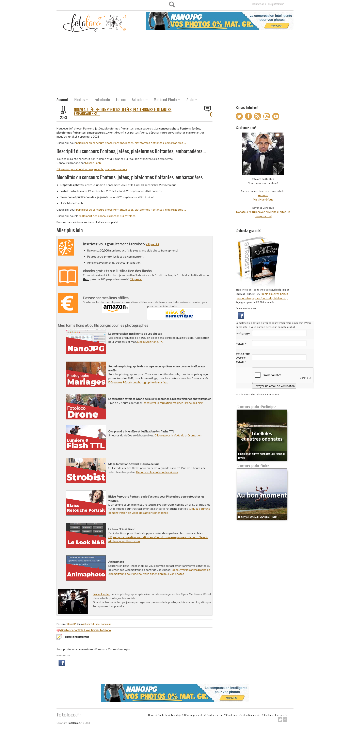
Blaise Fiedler (101, 594)
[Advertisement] (175, 64)
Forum (121, 99)
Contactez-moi (215, 715)
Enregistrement (275, 4)
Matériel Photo (164, 100)
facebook (285, 719)
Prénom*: (243, 334)
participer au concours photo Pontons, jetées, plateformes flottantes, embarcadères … (131, 142)
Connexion (258, 4)
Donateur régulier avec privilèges (257, 211)
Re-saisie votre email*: (243, 358)
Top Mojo (176, 715)
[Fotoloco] (95, 22)
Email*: (241, 344)
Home (151, 715)
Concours (106, 623)
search (172, 4)
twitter (280, 719)
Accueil (62, 99)
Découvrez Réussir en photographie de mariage (138, 382)
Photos (78, 100)
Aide (189, 100)
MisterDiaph (93, 162)
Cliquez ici (152, 244)
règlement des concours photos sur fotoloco (107, 216)
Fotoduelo (102, 99)
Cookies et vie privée (275, 715)
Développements (194, 715)
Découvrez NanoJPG (150, 341)
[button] (62, 662)
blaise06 (71, 623)
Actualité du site (91, 623)
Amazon (263, 195)
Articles (136, 100)
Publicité (163, 715)
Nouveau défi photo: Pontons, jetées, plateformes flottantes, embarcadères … (123, 112)
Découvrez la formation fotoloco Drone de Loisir (173, 402)
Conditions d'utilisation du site (243, 715)
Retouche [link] (122, 496)
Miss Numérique (263, 199)
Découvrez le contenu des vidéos (157, 472)
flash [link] (86, 279)
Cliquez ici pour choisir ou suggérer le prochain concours (92, 169)
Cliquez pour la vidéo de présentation (178, 435)
